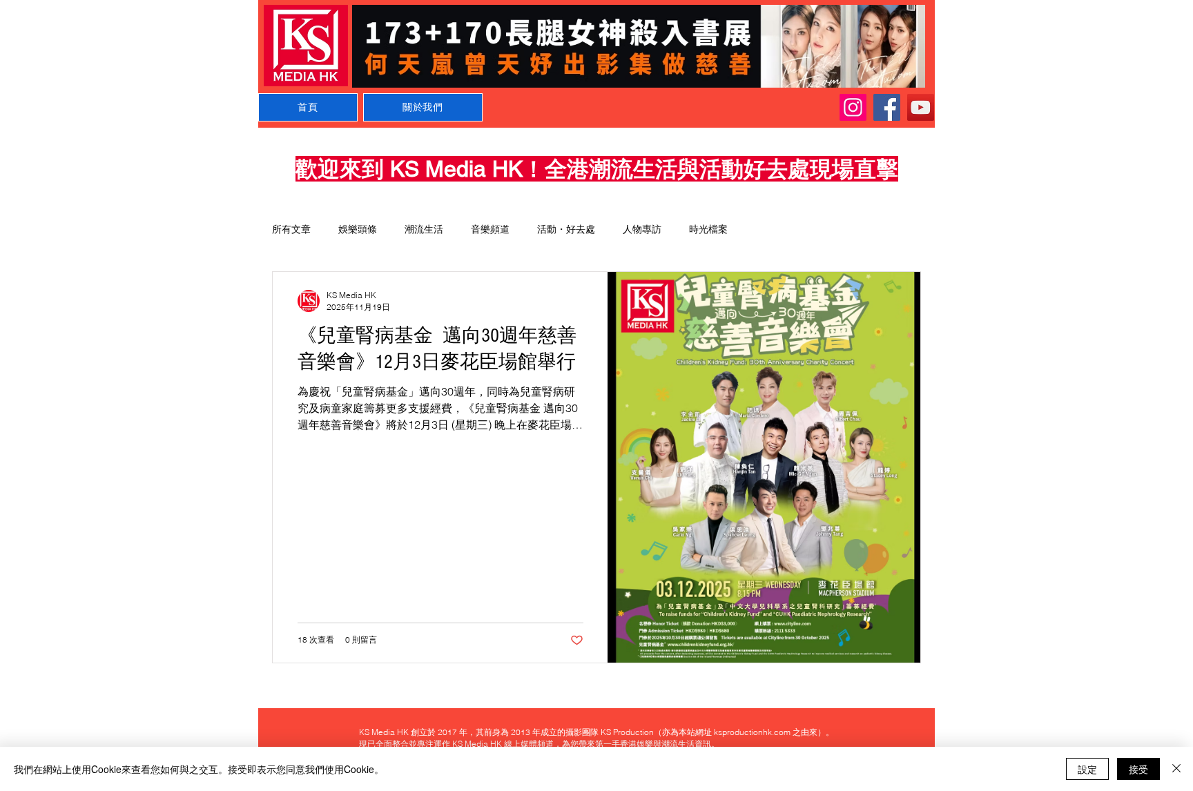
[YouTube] (920, 107)
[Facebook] (886, 107)
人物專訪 (642, 229)
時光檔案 (708, 229)
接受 (1138, 769)
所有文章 (291, 229)
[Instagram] (853, 107)
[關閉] (1176, 769)
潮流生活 (424, 229)
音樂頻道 (490, 229)
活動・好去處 (566, 229)
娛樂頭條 (357, 229)
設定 (1087, 769)
